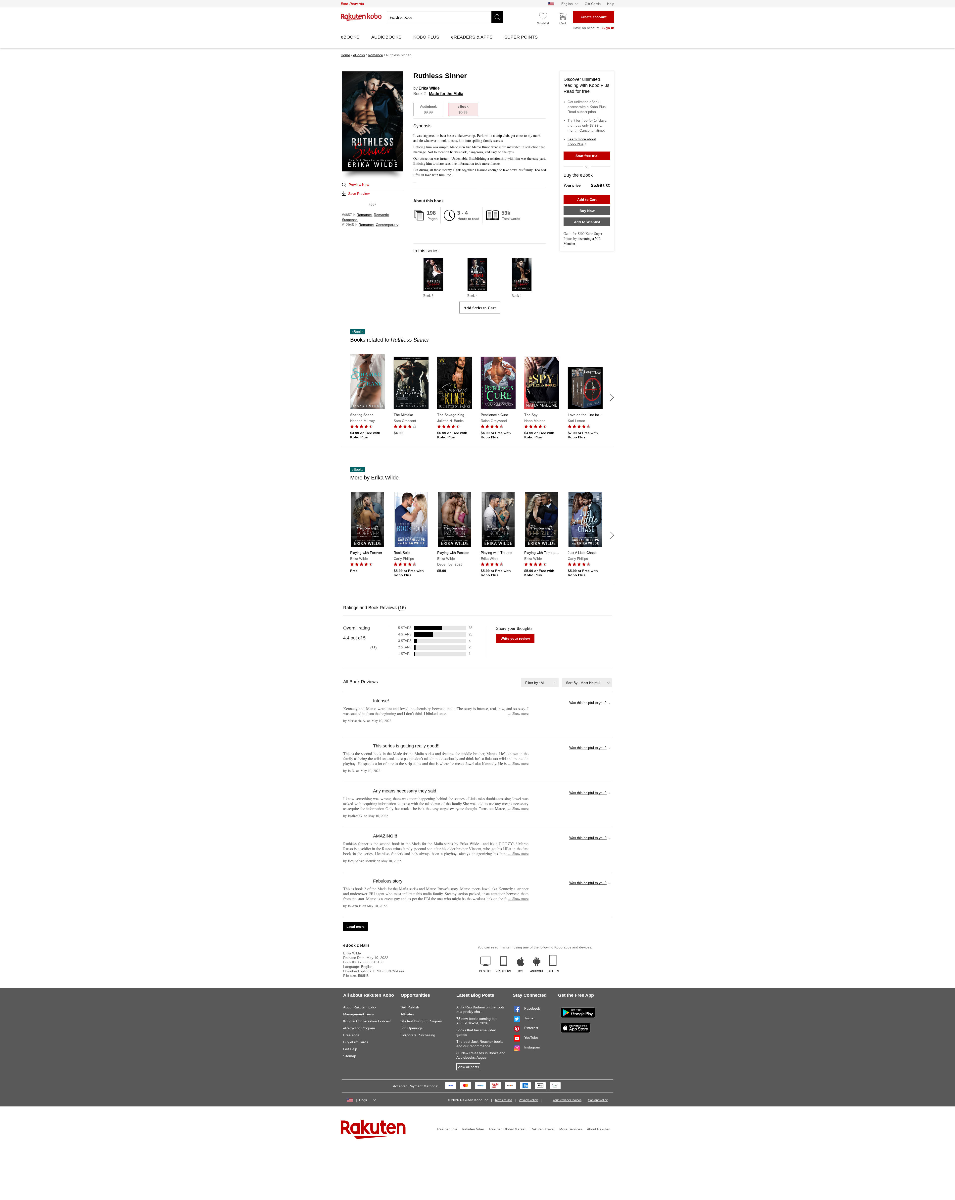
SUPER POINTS (521, 37)
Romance (364, 215)
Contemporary (387, 225)
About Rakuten (598, 1129)
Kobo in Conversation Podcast (367, 1021)
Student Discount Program (421, 1021)
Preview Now (359, 185)
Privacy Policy (528, 1100)
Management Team (358, 1014)
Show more (518, 713)
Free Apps (351, 1035)
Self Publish (410, 1007)
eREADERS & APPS (472, 37)
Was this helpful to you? (588, 703)
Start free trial (586, 156)
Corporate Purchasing (418, 1035)
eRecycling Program (359, 1028)
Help (610, 4)
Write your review (515, 638)
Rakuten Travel (542, 1129)
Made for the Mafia (446, 94)
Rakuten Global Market (507, 1129)
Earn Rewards (352, 4)
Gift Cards (593, 4)
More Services (570, 1129)
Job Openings (412, 1028)
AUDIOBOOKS (387, 37)
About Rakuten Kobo (359, 1007)
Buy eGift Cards (355, 1042)
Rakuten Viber (473, 1129)
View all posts (468, 1067)
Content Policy (598, 1100)
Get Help (350, 1049)
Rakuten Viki (447, 1129)
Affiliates (407, 1014)
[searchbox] (445, 17)
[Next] (612, 397)
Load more (355, 927)
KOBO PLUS (426, 37)
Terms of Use (503, 1100)
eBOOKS (351, 37)
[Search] (497, 17)
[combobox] (540, 682)
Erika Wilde (429, 88)
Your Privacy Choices (567, 1100)
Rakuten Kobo (361, 17)
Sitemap (349, 1056)
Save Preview (359, 194)
